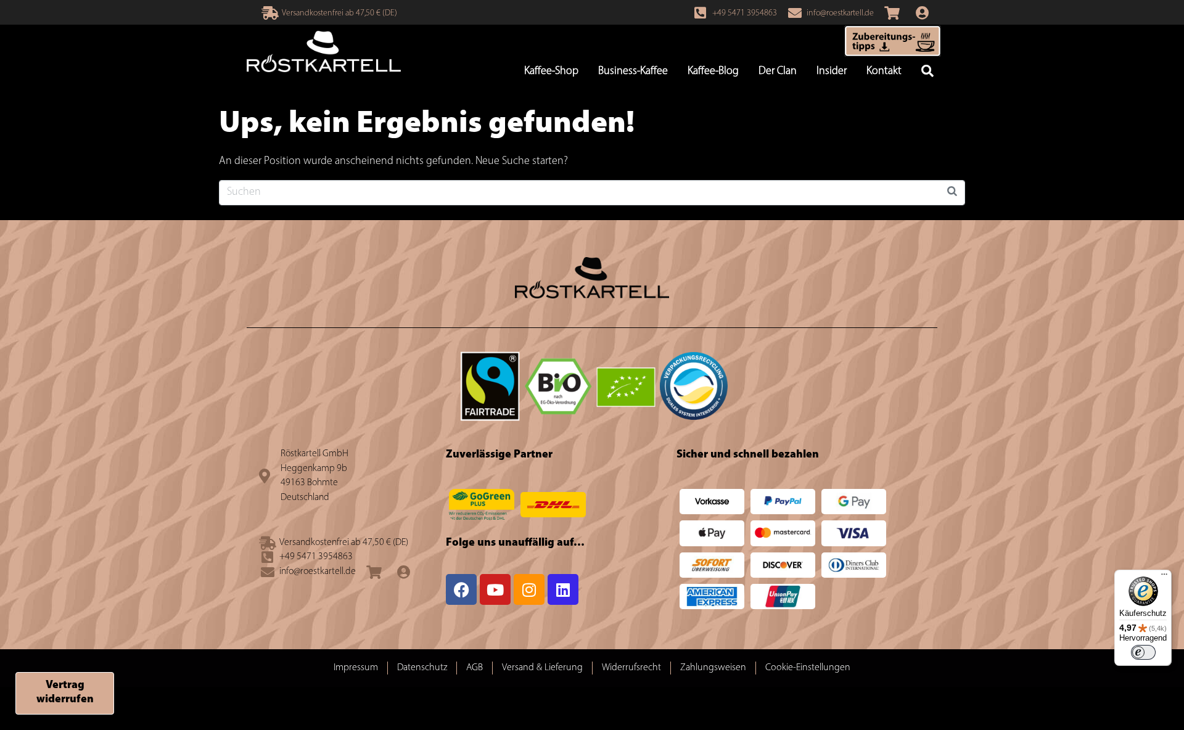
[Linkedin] (563, 589)
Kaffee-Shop (551, 71)
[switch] (1143, 652)
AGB (474, 668)
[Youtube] (495, 589)
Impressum (356, 668)
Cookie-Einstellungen (807, 668)
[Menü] (1164, 577)
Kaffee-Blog (713, 71)
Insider (831, 71)
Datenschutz (422, 668)
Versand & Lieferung (542, 668)
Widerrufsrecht (631, 668)
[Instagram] (529, 589)
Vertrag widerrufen (65, 692)
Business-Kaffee (633, 71)
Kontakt (884, 71)
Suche (927, 72)
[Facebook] (461, 589)
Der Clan (777, 71)
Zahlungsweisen (713, 668)
